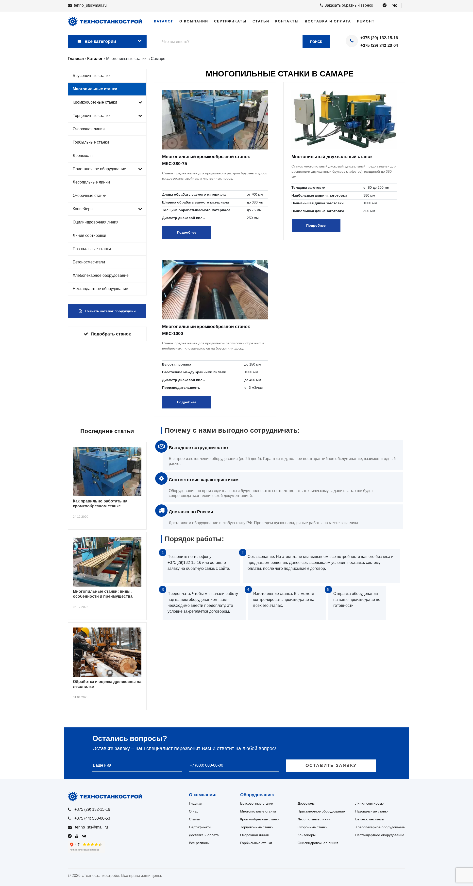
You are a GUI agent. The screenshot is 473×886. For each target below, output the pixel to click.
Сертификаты (230, 21)
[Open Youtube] (78, 836)
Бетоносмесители (89, 262)
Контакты (287, 21)
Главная (195, 803)
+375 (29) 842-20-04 (379, 45)
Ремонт (366, 21)
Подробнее (186, 232)
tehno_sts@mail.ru (90, 5)
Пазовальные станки (92, 249)
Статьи (261, 21)
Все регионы (199, 843)
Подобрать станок (111, 334)
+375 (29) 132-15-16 (379, 38)
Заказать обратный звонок (348, 5)
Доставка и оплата (328, 21)
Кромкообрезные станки (95, 102)
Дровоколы (83, 155)
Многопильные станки (95, 89)
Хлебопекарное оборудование (101, 275)
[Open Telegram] (385, 5)
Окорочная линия (89, 129)
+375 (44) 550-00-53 (92, 818)
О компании (193, 21)
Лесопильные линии (91, 182)
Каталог (163, 21)
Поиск (316, 42)
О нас (193, 811)
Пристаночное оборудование (99, 169)
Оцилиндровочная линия (95, 222)
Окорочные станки (89, 195)
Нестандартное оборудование (100, 289)
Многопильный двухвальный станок (331, 156)
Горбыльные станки (91, 142)
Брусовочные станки (92, 76)
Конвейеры (83, 209)
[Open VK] (394, 5)
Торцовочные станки (92, 115)
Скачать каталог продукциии (110, 311)
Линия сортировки (89, 235)
